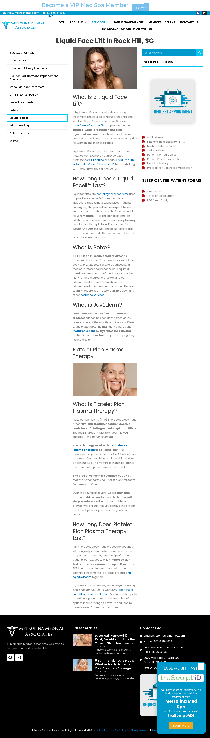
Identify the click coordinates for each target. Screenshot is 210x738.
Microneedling (19, 125)
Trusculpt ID (18, 60)
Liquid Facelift (19, 118)
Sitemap (156, 730)
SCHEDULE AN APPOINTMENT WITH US (127, 29)
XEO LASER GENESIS (22, 53)
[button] (201, 666)
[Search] (199, 52)
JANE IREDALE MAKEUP (128, 22)
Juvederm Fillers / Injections (28, 68)
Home (61, 22)
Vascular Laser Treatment (27, 87)
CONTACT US (189, 22)
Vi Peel (14, 141)
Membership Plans (161, 22)
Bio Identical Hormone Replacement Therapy (34, 77)
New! (51, 16)
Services (98, 22)
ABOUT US (76, 22)
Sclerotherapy (19, 133)
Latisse (14, 110)
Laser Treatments (21, 102)
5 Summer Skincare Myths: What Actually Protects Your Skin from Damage (115, 664)
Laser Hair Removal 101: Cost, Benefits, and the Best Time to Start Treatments (116, 639)
